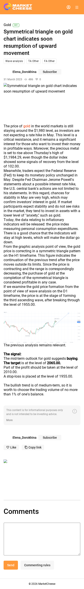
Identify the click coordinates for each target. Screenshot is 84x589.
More (9, 420)
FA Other (49, 61)
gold (26, 126)
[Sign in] (68, 7)
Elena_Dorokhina (25, 72)
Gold (7, 25)
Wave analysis (14, 61)
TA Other (33, 61)
